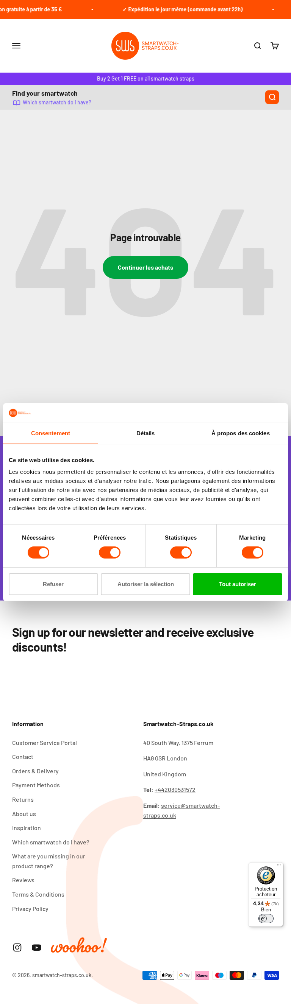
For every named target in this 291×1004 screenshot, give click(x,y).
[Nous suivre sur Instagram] (17, 947)
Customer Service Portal (44, 742)
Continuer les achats (145, 267)
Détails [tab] (145, 433)
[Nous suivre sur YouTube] (36, 947)
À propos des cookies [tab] (240, 433)
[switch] (109, 552)
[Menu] (278, 866)
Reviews (23, 879)
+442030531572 (175, 789)
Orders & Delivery (35, 770)
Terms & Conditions (38, 894)
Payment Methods (36, 784)
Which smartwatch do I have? (57, 102)
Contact (22, 756)
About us (24, 813)
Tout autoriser (237, 584)
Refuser (53, 584)
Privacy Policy (30, 908)
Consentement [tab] (50, 433)
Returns (23, 799)
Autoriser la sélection (145, 584)
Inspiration (26, 827)
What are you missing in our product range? (48, 860)
